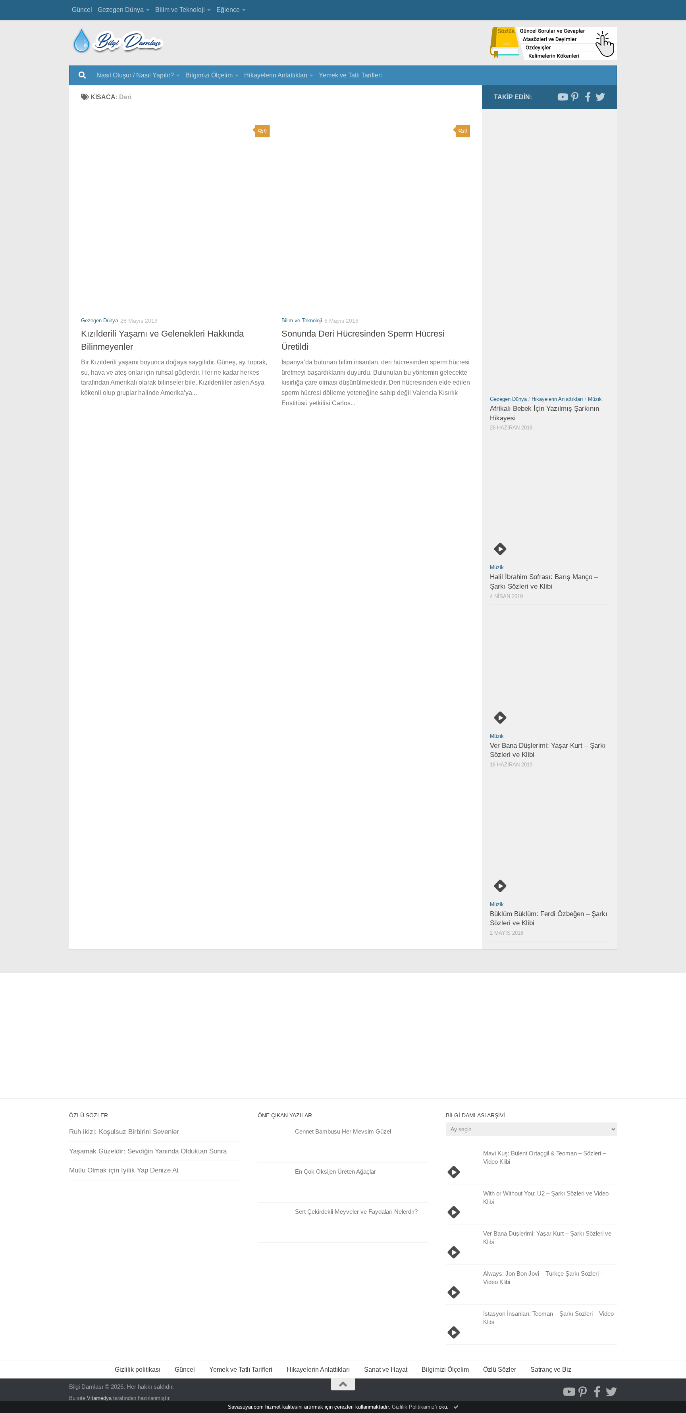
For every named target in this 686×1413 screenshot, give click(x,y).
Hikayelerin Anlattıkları (275, 75)
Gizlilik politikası (137, 1369)
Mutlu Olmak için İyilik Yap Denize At (124, 1170)
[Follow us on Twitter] (600, 97)
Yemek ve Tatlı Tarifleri (350, 75)
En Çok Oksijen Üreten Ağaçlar (335, 1171)
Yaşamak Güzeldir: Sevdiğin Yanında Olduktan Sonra (148, 1151)
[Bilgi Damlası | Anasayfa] (118, 41)
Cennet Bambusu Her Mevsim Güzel (343, 1131)
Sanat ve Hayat (385, 1369)
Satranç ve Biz (550, 1369)
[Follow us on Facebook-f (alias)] (587, 97)
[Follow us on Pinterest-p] (575, 97)
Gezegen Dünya (121, 9)
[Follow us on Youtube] (562, 97)
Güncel (82, 9)
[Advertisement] (281, 554)
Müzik (595, 399)
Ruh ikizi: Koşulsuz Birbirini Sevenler (124, 1132)
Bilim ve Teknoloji (180, 9)
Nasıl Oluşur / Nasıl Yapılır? (135, 75)
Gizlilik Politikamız (413, 1407)
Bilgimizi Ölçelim (209, 75)
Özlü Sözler (499, 1369)
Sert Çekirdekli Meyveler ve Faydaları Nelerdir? (356, 1211)
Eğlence (228, 9)
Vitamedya (99, 1398)
